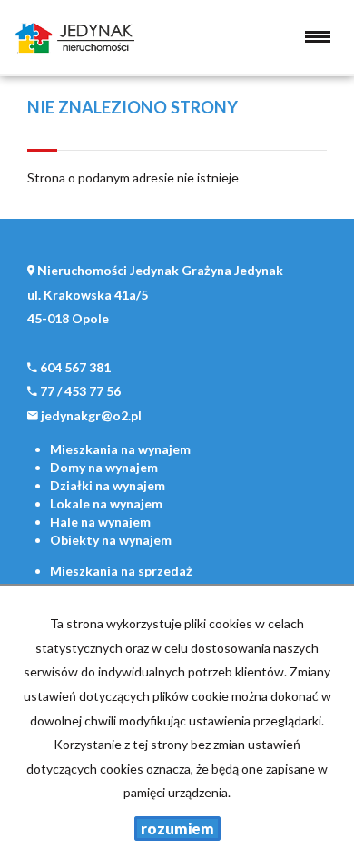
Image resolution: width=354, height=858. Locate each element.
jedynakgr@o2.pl (91, 415)
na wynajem (120, 449)
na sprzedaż (121, 570)
